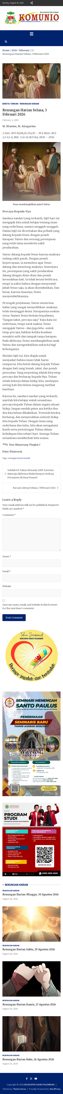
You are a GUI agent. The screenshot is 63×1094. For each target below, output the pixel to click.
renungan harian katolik (19, 458)
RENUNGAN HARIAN (16, 885)
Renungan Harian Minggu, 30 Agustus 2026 (30, 894)
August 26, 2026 (10, 1008)
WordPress (55, 1088)
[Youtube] (35, 1078)
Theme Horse (19, 1088)
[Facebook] (27, 1078)
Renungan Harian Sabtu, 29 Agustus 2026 (28, 949)
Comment (9, 514)
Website (6, 586)
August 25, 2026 (10, 1063)
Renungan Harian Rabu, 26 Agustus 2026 (28, 1059)
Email (6, 571)
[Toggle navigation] (31, 33)
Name (6, 556)
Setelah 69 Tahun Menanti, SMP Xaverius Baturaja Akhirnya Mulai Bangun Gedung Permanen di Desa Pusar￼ (30, 474)
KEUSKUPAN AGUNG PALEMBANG (39, 1084)
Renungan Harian (29, 103)
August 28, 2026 (10, 898)
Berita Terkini (10, 103)
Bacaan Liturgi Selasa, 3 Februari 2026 (34, 487)
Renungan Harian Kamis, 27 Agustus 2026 (29, 1004)
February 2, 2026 (10, 120)
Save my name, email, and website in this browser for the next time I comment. (30, 606)
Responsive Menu (31, 3)
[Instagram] (31, 1078)
